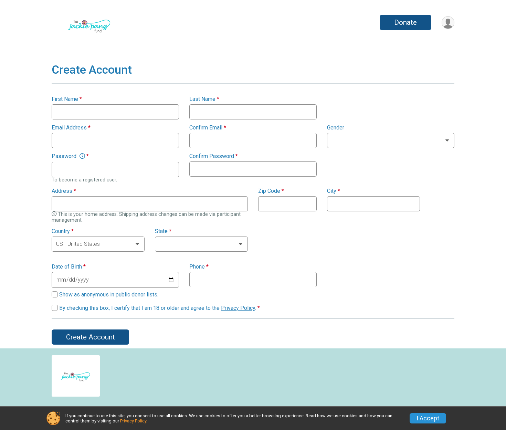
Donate (405, 22)
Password (70, 156)
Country (63, 231)
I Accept (428, 418)
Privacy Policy (238, 308)
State (163, 231)
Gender (335, 128)
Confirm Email (207, 128)
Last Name (204, 99)
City (333, 191)
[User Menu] (448, 22)
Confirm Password (213, 156)
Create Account (90, 337)
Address (64, 191)
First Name (67, 99)
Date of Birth (69, 267)
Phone (199, 267)
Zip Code (271, 191)
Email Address (71, 128)
